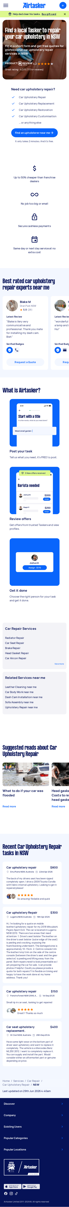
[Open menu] (6, 5)
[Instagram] (11, 1193)
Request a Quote (25, 362)
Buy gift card (49, 14)
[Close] (64, 14)
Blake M (25, 302)
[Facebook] (6, 1193)
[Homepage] (34, 5)
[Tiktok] (16, 1193)
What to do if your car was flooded (23, 793)
